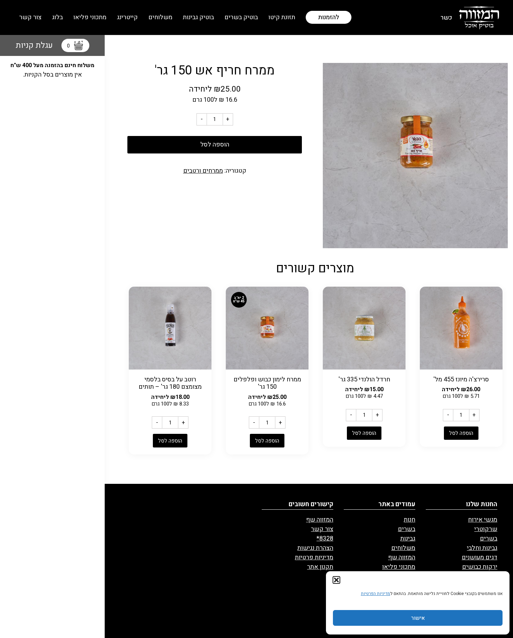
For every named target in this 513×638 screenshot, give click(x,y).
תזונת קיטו (281, 17)
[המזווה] (479, 17)
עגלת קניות (43, 45)
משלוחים (160, 17)
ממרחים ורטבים (203, 170)
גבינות (407, 538)
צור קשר (30, 17)
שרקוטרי (485, 529)
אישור (418, 618)
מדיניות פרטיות (314, 557)
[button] (336, 579)
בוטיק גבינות (198, 17)
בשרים (488, 538)
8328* (325, 538)
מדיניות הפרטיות (375, 593)
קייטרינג (127, 17)
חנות (409, 519)
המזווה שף (401, 557)
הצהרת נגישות (315, 548)
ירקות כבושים (479, 567)
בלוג (57, 17)
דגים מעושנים (479, 557)
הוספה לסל (214, 144)
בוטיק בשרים (241, 17)
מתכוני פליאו (89, 17)
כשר (446, 17)
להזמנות (328, 17)
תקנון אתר (320, 567)
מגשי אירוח (482, 519)
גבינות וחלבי (482, 548)
